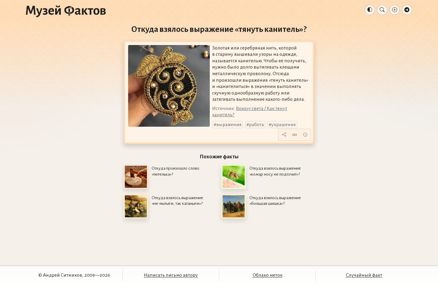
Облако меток (267, 275)
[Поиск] (382, 10)
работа (256, 124)
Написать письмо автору (171, 275)
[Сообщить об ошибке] (305, 135)
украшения (283, 124)
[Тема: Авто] (370, 10)
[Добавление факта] (394, 10)
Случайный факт (364, 275)
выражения (229, 124)
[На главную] (66, 11)
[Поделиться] (284, 135)
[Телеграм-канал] (407, 10)
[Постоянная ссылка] (294, 135)
